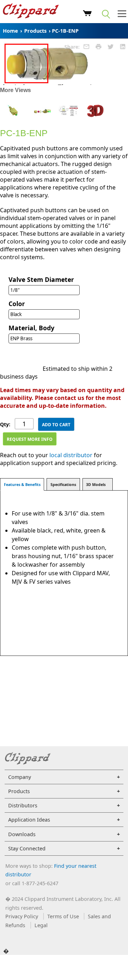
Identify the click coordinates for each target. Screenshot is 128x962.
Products (35, 30)
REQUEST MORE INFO (30, 439)
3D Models (96, 484)
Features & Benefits (22, 484)
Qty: (5, 424)
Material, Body (31, 328)
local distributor (70, 455)
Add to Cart (56, 425)
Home (10, 30)
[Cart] (87, 14)
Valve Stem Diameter (41, 279)
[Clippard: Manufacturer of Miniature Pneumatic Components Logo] (30, 11)
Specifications (63, 484)
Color (17, 303)
